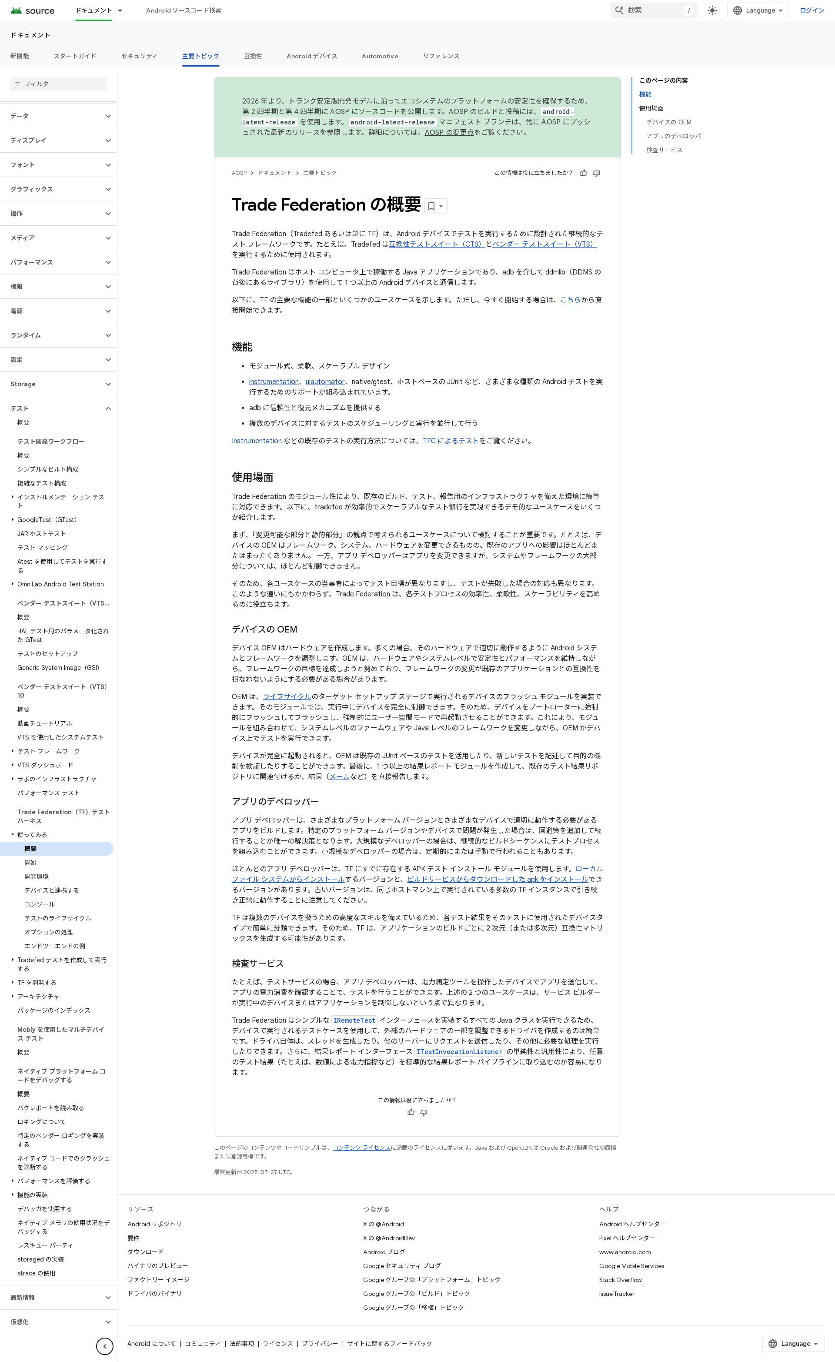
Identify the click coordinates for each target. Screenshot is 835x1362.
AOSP (239, 173)
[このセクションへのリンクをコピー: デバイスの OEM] (306, 630)
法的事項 (242, 1343)
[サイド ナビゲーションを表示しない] (105, 1346)
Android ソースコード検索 (183, 10)
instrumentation (274, 382)
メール (339, 777)
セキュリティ (139, 56)
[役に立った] (583, 173)
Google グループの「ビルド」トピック (416, 1294)
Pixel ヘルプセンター (627, 1238)
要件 (133, 1238)
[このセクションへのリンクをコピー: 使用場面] (282, 478)
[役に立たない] (596, 173)
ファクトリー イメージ (158, 1280)
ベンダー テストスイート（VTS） (544, 244)
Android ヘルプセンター (632, 1224)
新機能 (19, 56)
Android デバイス (312, 56)
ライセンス (278, 1343)
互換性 (253, 56)
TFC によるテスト (451, 441)
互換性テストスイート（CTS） (437, 244)
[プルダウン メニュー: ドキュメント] (124, 10)
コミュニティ (203, 1343)
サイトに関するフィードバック (389, 1343)
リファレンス (441, 56)
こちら (570, 300)
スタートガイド (75, 56)
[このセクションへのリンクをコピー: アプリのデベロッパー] (327, 802)
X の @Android (383, 1224)
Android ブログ (384, 1252)
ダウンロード (145, 1252)
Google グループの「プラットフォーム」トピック (432, 1280)
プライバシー (320, 1343)
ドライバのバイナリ (154, 1294)
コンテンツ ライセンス (362, 1147)
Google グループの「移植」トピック (413, 1308)
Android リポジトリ (154, 1224)
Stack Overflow (620, 1280)
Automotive (380, 56)
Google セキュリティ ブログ (402, 1266)
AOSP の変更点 (449, 132)
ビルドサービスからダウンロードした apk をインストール (497, 879)
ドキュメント (94, 10)
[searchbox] (58, 84)
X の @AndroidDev (389, 1238)
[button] (51, 116)
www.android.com (625, 1252)
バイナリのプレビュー (157, 1266)
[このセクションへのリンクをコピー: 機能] (261, 348)
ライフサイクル (287, 697)
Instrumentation (257, 441)
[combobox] (654, 10)
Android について (151, 1343)
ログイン (812, 10)
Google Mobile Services (631, 1266)
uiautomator (325, 382)
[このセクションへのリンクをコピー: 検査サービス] (292, 964)
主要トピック (201, 56)
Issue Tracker (617, 1294)
